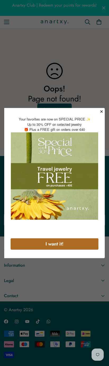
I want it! (54, 243)
